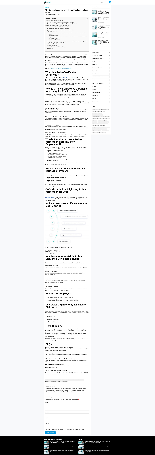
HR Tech (94, 128)
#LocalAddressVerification (97, 113)
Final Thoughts (50, 48)
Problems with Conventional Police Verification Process (58, 25)
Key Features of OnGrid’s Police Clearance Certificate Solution (60, 30)
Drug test (94, 70)
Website (47, 423)
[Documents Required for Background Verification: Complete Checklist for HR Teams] (94, 42)
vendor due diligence (97, 132)
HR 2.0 (94, 89)
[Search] (110, 2)
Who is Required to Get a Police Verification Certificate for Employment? (62, 23)
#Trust (102, 114)
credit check (100, 121)
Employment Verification (98, 83)
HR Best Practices (106, 127)
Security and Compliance (53, 43)
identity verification (99, 128)
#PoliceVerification (96, 114)
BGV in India (95, 120)
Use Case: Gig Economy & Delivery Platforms (56, 46)
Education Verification (97, 77)
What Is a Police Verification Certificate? (55, 20)
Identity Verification (96, 92)
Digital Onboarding (96, 123)
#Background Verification (97, 111)
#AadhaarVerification (96, 109)
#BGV (104, 111)
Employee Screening (104, 123)
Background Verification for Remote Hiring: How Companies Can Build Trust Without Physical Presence (103, 12)
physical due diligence (97, 130)
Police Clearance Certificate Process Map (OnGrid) (57, 28)
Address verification (97, 55)
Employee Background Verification (53, 439)
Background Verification (105, 116)
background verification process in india (100, 118)
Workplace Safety (64, 381)
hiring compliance (96, 127)
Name (47, 412)
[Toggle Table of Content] (86, 19)
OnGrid (46, 7)
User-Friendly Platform (53, 35)
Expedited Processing (52, 31)
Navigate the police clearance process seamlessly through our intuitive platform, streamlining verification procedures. (68, 38)
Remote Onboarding (105, 130)
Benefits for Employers (51, 45)
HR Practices (47, 381)
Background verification (97, 58)
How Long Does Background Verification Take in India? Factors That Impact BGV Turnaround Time (104, 34)
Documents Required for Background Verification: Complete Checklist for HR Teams (103, 42)
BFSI (93, 61)
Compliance (95, 121)
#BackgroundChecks (105, 109)
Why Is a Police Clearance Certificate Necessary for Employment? (61, 22)
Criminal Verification (97, 67)
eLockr (94, 80)
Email (46, 418)
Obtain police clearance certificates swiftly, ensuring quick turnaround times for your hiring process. (67, 33)
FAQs (48, 50)
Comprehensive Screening (54, 39)
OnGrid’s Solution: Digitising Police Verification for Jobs (58, 26)
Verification (104, 132)
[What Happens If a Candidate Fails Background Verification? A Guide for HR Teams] (94, 27)
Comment (47, 402)
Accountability (95, 52)
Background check (96, 116)
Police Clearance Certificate (55, 381)
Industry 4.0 (95, 95)
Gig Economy (102, 125)
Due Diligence (95, 73)
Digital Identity (106, 121)
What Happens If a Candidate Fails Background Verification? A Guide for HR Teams (104, 27)
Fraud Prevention (96, 125)
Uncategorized (95, 101)
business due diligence (102, 120)
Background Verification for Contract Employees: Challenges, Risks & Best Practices (103, 19)
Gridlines (94, 86)
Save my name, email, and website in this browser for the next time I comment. (65, 429)
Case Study (95, 64)
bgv (109, 118)
